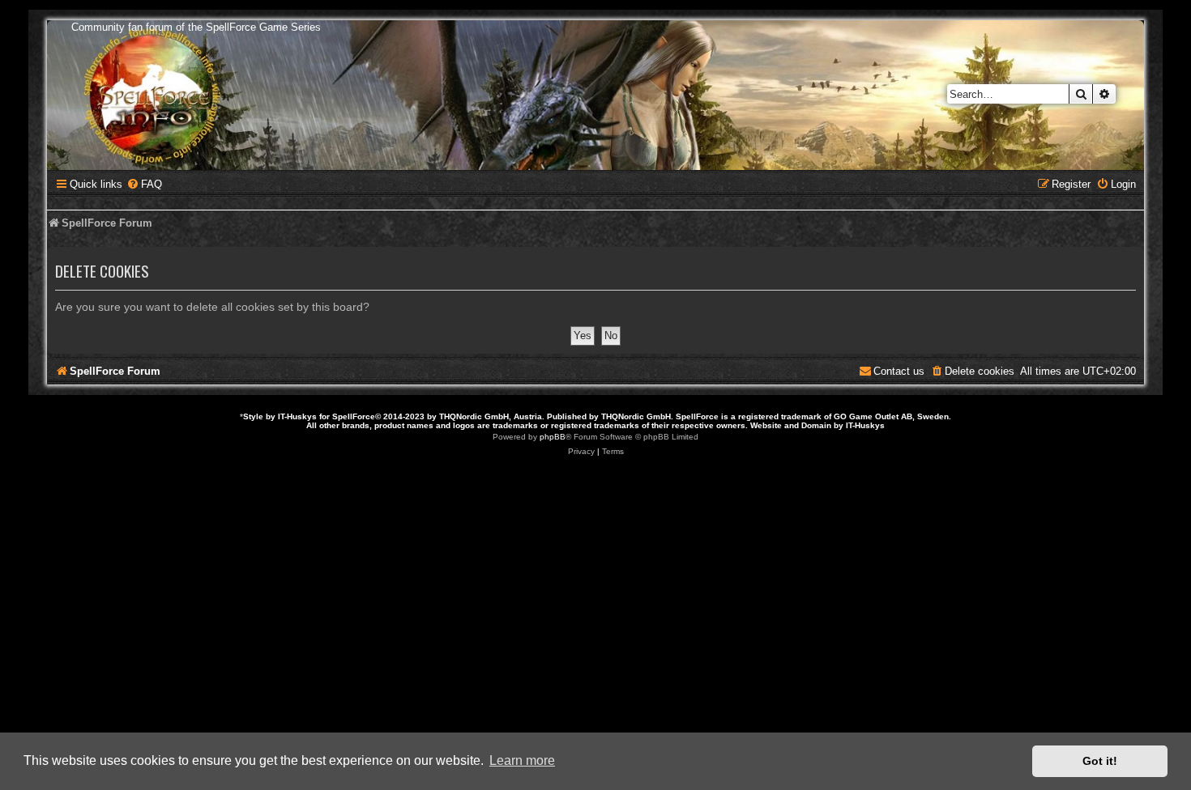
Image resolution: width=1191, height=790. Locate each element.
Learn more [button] (522, 760)
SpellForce (353, 416)
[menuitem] (144, 184)
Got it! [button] (1099, 760)
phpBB (553, 436)
